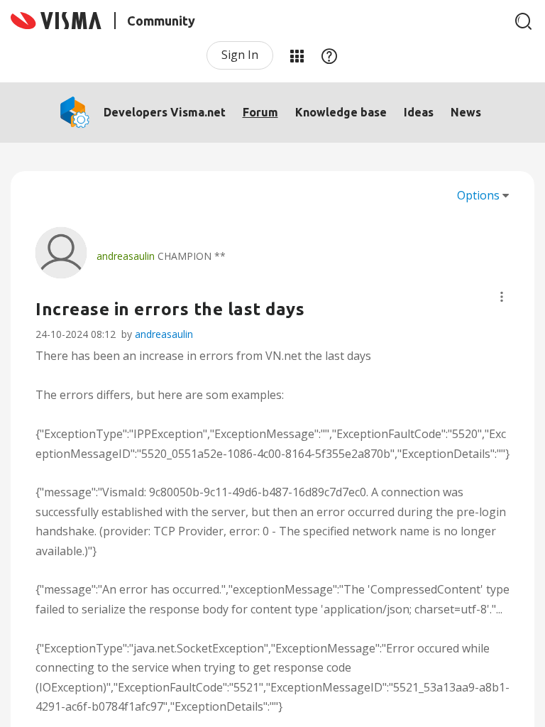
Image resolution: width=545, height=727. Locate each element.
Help (329, 55)
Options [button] (478, 195)
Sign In (239, 54)
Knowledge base (341, 112)
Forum (260, 112)
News (466, 112)
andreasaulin (164, 334)
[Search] (523, 21)
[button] (501, 296)
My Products (296, 55)
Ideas (419, 112)
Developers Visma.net (165, 112)
